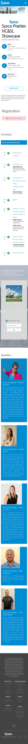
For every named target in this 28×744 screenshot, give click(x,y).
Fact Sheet (8, 699)
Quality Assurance (20, 692)
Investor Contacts (8, 701)
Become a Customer (20, 684)
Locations (8, 690)
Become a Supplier (8, 710)
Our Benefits (20, 699)
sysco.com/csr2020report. (14, 676)
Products (20, 686)
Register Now (14, 88)
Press (8, 688)
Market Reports (20, 690)
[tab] (14, 142)
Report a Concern (20, 709)
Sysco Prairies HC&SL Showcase (11, 142)
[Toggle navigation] (25, 3)
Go (14, 330)
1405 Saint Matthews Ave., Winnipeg (15, 58)
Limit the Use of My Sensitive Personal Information (20, 716)
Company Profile (8, 684)
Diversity (8, 686)
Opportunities (8, 708)
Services (20, 688)
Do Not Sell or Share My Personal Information (20, 712)
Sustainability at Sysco (8, 692)
